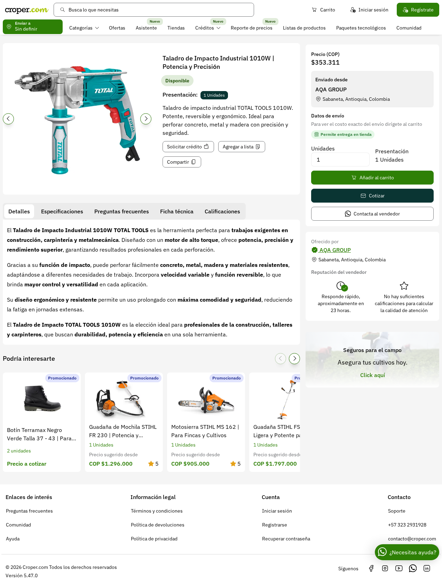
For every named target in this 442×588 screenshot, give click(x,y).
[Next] (145, 118)
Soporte (396, 511)
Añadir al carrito (377, 177)
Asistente (146, 28)
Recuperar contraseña (286, 539)
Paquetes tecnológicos (361, 28)
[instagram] (384, 568)
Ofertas (117, 28)
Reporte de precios (252, 28)
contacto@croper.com (412, 539)
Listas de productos (304, 28)
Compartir (178, 162)
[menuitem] (84, 27)
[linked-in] (426, 568)
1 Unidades (214, 95)
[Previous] (8, 118)
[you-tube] (398, 568)
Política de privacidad (154, 539)
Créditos (204, 28)
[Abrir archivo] (77, 121)
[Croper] (27, 10)
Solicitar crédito (184, 147)
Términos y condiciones (157, 511)
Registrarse (274, 525)
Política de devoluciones (157, 525)
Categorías (81, 28)
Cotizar (377, 196)
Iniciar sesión (373, 10)
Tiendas (176, 28)
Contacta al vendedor (377, 214)
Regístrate (422, 10)
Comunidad (408, 28)
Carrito (327, 10)
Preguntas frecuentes (29, 511)
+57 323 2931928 (407, 525)
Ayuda (12, 539)
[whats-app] (412, 568)
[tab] (19, 211)
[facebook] (371, 568)
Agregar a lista (238, 147)
